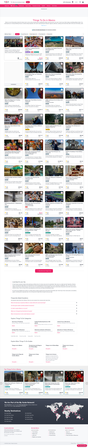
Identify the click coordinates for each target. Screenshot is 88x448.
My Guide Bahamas (29, 419)
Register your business (36, 437)
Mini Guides (54, 5)
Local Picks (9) (25, 34)
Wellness (48, 5)
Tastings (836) (30, 336)
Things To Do (14, 5)
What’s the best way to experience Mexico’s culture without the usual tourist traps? (28, 302)
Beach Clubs (28, 5)
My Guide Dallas (8, 413)
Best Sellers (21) (33, 34)
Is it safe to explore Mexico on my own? (19, 308)
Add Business (51, 432)
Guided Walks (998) (14, 336)
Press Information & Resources (72, 435)
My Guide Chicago (28, 417)
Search (28, 2)
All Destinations (69, 433)
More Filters (8, 34)
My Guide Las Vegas (9, 419)
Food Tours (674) (37, 336)
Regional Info (34, 433)
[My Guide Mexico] (6, 2)
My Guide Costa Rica (29, 415)
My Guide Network (23, 404)
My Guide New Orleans (9, 415)
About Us (68, 432)
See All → (82, 369)
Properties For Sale (36, 5)
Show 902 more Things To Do (44, 270)
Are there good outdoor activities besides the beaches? (22, 305)
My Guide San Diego (9, 417)
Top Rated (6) (42, 34)
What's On (7, 5)
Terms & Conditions (80, 443)
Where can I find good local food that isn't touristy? (21, 311)
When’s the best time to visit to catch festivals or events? (23, 314)
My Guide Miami (28, 413)
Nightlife (43, 5)
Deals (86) (50, 34)
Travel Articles (35, 432)
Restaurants (21, 5)
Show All (17, 34)
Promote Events (52, 435)
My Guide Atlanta (8, 421)
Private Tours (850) (22, 336)
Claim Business (52, 433)
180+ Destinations (16, 406)
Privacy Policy (73, 443)
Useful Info (34, 435)
